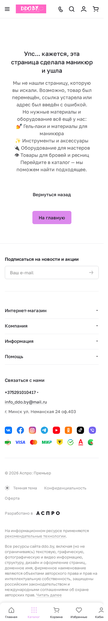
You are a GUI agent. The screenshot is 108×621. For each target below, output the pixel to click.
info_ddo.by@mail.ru (26, 401)
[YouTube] (56, 430)
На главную (52, 217)
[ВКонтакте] (8, 430)
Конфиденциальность (65, 488)
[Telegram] (44, 430)
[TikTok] (80, 430)
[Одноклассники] (68, 430)
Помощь (14, 356)
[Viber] (92, 430)
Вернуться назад (52, 194)
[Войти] (84, 9)
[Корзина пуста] (96, 9)
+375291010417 (20, 392)
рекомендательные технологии (35, 536)
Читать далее (49, 594)
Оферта (12, 498)
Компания (16, 325)
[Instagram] (32, 430)
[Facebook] (20, 430)
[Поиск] (72, 9)
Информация (19, 341)
